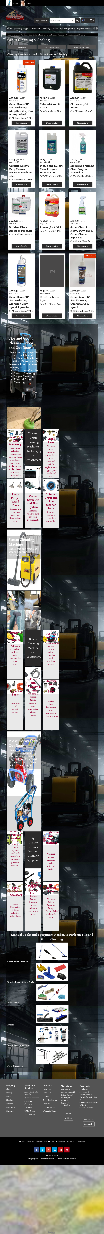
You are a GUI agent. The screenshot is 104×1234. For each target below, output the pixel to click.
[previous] (94, 28)
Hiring (64, 1100)
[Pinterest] (67, 1149)
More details (21, 123)
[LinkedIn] (54, 1149)
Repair (64, 1103)
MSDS (82, 1105)
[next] (97, 28)
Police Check (66, 1095)
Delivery (64, 1097)
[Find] (77, 20)
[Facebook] (36, 1149)
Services (64, 1089)
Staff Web (65, 1105)
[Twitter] (42, 1149)
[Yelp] (60, 1149)
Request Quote (67, 1092)
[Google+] (48, 1149)
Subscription (85, 1094)
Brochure (84, 1092)
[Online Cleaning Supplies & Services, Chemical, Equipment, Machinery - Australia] (15, 15)
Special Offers (85, 1108)
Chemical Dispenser (88, 1102)
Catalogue (84, 1089)
